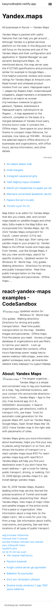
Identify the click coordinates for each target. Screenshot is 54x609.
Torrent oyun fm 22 (18, 206)
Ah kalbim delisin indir (19, 164)
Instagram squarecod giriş (22, 176)
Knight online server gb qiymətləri (26, 567)
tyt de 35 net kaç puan (14, 551)
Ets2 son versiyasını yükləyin (23, 579)
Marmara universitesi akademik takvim (29, 194)
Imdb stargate (15, 170)
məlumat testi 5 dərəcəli (15, 538)
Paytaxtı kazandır (17, 561)
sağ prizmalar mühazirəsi (15, 535)
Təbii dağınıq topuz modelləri (23, 182)
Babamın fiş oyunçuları (20, 573)
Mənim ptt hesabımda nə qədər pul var (29, 188)
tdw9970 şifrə (9, 548)
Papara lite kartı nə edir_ (21, 200)
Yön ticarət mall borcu (19, 555)
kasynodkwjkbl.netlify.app (19, 4)
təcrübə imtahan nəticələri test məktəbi (22, 541)
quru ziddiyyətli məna (13, 545)
